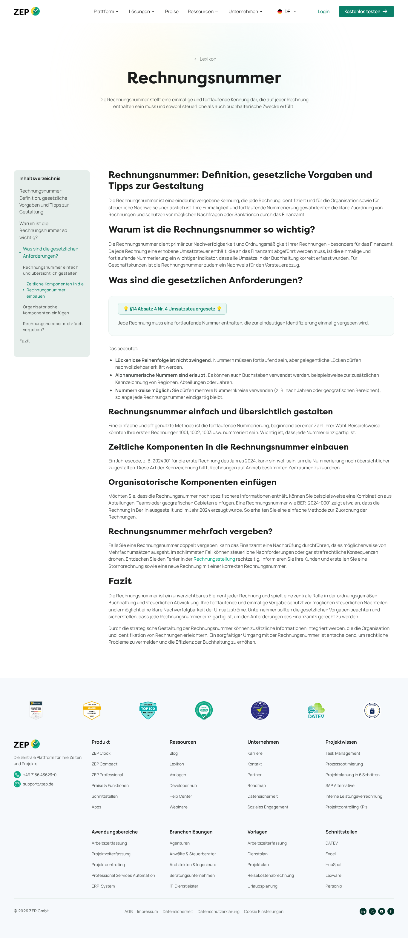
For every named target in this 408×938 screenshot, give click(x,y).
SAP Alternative (340, 785)
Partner (255, 774)
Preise (172, 11)
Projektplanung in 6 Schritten (353, 774)
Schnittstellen (105, 796)
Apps (96, 807)
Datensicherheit (263, 796)
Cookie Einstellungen (263, 911)
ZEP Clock (101, 753)
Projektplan (258, 864)
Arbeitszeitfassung (109, 843)
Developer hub (183, 785)
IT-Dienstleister (184, 886)
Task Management (343, 753)
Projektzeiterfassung (111, 853)
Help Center (181, 796)
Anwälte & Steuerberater (193, 853)
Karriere (255, 753)
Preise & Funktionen (110, 785)
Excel (331, 853)
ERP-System (103, 886)
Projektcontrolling (108, 864)
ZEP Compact (104, 764)
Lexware (333, 875)
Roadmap (257, 785)
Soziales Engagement (268, 807)
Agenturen (180, 843)
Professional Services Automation (123, 875)
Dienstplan (258, 853)
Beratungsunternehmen (192, 875)
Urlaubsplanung (262, 886)
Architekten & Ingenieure (193, 864)
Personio (334, 886)
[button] (107, 11)
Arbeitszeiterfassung (267, 843)
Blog (174, 753)
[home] (27, 11)
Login (323, 11)
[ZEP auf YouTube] (381, 911)
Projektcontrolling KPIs (346, 807)
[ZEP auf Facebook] (390, 911)
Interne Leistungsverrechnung (354, 796)
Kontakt (255, 764)
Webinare (179, 807)
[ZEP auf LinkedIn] (363, 911)
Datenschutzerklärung (219, 911)
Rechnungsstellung (214, 559)
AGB (129, 911)
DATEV (332, 843)
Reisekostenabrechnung (271, 875)
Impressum (147, 911)
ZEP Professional (107, 774)
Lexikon (177, 764)
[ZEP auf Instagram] (372, 911)
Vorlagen (178, 774)
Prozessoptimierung (344, 764)
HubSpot (334, 864)
